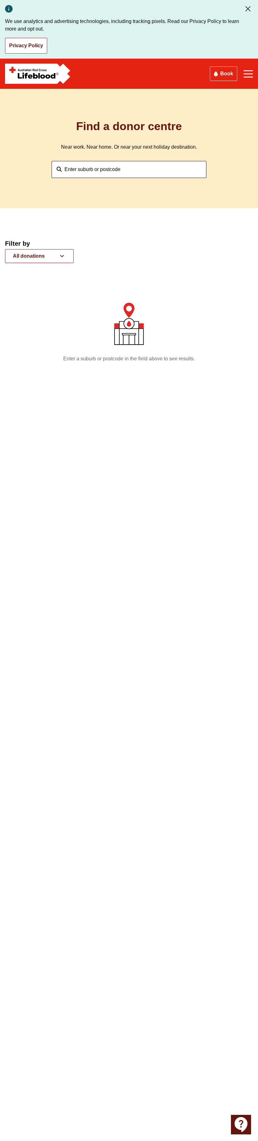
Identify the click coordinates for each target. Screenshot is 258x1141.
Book (226, 73)
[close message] (249, 9)
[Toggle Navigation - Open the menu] (248, 73)
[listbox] (39, 256)
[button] (39, 256)
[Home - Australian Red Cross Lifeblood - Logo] (37, 74)
